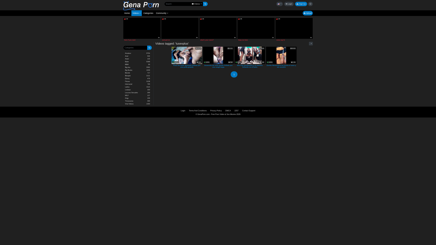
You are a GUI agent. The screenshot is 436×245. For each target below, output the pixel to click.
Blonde (137, 73)
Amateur (137, 53)
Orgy (137, 98)
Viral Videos (137, 104)
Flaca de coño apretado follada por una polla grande (187, 66)
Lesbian (137, 90)
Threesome (137, 101)
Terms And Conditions (198, 111)
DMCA (228, 111)
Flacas (137, 81)
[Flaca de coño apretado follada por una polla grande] (187, 55)
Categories (148, 13)
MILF (137, 95)
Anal (137, 56)
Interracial (137, 84)
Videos (136, 13)
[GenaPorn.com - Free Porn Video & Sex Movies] (141, 5)
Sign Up (302, 4)
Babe (137, 61)
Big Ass (137, 67)
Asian (137, 59)
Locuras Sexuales (137, 92)
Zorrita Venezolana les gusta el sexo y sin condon (281, 66)
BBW (137, 64)
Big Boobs (137, 70)
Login (289, 4)
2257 (236, 111)
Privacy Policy (216, 111)
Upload (308, 13)
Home (127, 13)
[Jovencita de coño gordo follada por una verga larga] (218, 55)
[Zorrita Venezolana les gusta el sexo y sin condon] (281, 55)
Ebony (137, 78)
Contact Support (248, 111)
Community (161, 13)
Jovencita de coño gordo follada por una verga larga (218, 66)
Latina (137, 87)
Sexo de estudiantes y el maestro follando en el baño (250, 66)
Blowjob (137, 76)
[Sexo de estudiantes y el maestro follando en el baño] (250, 55)
